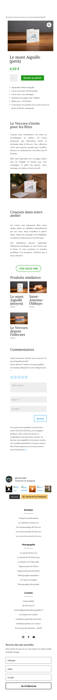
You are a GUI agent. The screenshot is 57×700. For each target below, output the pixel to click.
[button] (49, 24)
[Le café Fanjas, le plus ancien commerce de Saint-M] (48, 489)
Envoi (40, 418)
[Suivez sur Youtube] (34, 637)
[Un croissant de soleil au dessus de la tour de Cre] (40, 489)
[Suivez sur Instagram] (23, 637)
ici (26, 449)
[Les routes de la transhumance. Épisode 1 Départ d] (9, 489)
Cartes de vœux (19, 17)
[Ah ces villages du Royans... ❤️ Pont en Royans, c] (17, 489)
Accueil (9, 17)
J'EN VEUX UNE (28, 268)
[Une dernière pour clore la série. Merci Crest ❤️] (24, 489)
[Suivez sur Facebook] (28, 637)
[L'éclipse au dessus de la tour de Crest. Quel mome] (32, 489)
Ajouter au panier (32, 77)
